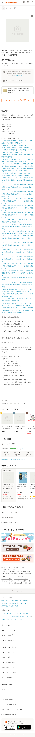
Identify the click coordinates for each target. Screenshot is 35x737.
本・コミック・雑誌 (19, 567)
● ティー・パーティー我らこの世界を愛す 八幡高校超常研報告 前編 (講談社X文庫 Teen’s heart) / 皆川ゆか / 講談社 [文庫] (17, 194)
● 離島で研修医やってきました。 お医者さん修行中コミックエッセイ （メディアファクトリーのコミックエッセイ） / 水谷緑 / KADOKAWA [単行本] (17, 310)
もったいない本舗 (18, 577)
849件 (24, 449)
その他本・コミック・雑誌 (8, 569)
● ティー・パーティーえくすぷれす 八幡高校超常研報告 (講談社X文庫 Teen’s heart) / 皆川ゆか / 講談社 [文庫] (17, 259)
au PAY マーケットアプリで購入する (17, 100)
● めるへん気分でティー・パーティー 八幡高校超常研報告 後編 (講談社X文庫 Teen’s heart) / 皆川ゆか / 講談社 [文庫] (17, 215)
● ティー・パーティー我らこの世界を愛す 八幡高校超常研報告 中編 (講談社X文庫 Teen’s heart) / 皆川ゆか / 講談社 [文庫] (17, 187)
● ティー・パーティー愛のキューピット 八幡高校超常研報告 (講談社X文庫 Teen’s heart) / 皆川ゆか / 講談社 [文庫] (17, 273)
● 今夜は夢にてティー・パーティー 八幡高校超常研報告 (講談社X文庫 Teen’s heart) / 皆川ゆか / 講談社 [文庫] (17, 252)
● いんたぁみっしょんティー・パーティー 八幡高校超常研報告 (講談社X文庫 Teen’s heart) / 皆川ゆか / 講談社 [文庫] (17, 266)
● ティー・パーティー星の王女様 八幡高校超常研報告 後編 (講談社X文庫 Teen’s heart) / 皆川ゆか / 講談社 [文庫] (17, 284)
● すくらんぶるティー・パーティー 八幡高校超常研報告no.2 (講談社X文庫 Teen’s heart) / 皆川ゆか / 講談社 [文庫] (17, 180)
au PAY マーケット (6, 567)
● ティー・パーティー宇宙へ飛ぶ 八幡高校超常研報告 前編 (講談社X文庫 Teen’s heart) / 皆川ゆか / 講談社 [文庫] (17, 238)
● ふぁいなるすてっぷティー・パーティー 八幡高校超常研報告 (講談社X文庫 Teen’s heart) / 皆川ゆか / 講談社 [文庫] (17, 201)
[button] (32, 57)
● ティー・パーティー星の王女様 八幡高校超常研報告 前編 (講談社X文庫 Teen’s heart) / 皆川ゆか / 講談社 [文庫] (17, 226)
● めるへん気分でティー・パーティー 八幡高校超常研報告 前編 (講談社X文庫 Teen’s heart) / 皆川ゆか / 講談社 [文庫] (17, 208)
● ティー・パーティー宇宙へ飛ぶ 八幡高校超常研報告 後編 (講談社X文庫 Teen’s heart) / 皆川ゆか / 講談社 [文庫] (17, 245)
